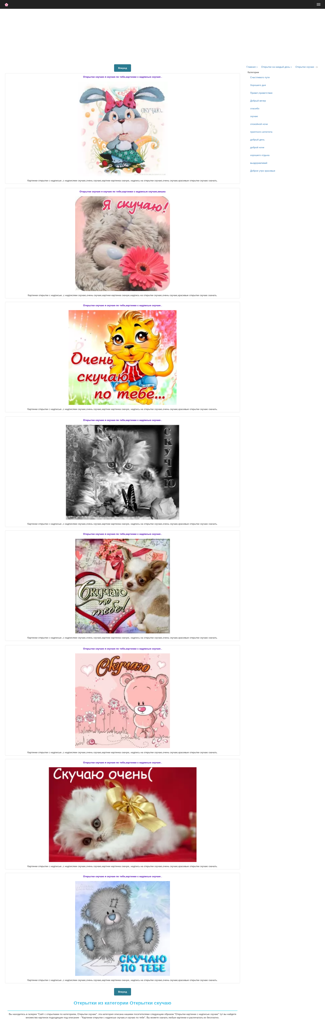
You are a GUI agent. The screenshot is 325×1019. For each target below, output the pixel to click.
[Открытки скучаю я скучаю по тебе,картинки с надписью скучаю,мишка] (122, 243)
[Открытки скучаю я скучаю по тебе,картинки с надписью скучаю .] (122, 129)
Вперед (122, 68)
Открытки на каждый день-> (276, 66)
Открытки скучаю (304, 66)
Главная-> (252, 66)
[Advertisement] (162, 36)
